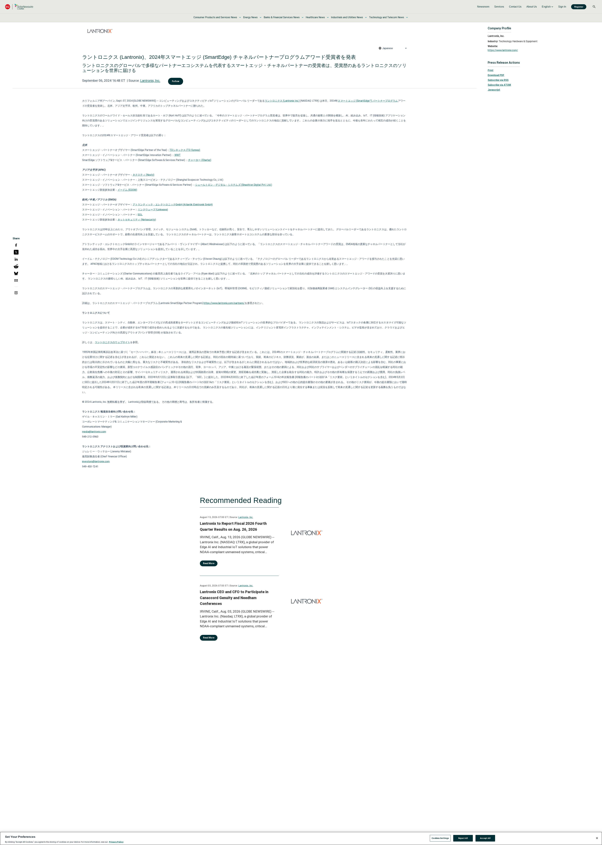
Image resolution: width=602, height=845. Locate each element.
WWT (177, 155)
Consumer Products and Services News (215, 17)
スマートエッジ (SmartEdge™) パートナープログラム (368, 100)
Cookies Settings (440, 838)
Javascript (494, 89)
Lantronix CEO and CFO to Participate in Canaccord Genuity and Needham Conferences (234, 598)
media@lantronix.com (94, 431)
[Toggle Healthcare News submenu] (327, 17)
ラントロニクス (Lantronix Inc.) (282, 100)
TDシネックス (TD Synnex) (184, 150)
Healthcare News (315, 17)
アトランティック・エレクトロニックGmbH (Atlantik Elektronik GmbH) (173, 204)
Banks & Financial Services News (282, 17)
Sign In (562, 6)
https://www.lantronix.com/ (503, 50)
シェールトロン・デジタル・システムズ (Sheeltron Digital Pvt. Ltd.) (233, 184)
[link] (483, 7)
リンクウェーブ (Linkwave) (153, 209)
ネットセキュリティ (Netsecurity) (137, 219)
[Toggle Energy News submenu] (260, 17)
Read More (208, 563)
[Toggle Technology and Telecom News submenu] (407, 17)
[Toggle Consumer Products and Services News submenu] (240, 17)
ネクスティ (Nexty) (143, 174)
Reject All (463, 838)
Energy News (250, 17)
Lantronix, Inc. (150, 80)
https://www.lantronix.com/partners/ (224, 303)
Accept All (485, 838)
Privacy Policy (116, 842)
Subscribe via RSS (498, 80)
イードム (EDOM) (127, 189)
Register (578, 6)
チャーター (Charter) (199, 160)
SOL (140, 214)
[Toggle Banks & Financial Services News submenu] (302, 17)
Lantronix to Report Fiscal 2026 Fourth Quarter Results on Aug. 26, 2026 (233, 526)
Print (490, 70)
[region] (301, 838)
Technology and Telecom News (386, 17)
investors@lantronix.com (96, 461)
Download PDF (496, 75)
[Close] (597, 838)
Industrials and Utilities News (347, 17)
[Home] (19, 6)
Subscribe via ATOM (499, 84)
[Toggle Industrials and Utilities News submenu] (365, 17)
